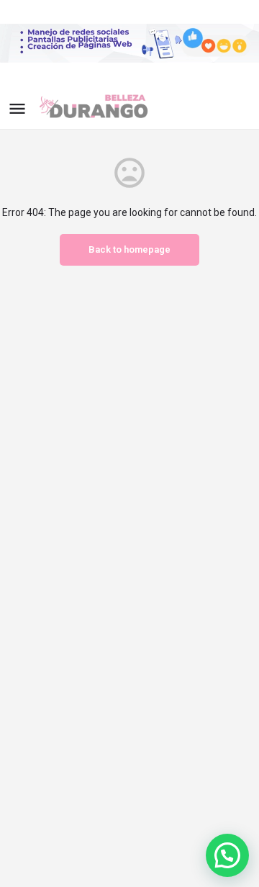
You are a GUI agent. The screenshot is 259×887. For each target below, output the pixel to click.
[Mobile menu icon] (17, 108)
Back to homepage (129, 249)
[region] (129, 43)
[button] (227, 855)
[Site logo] (106, 108)
